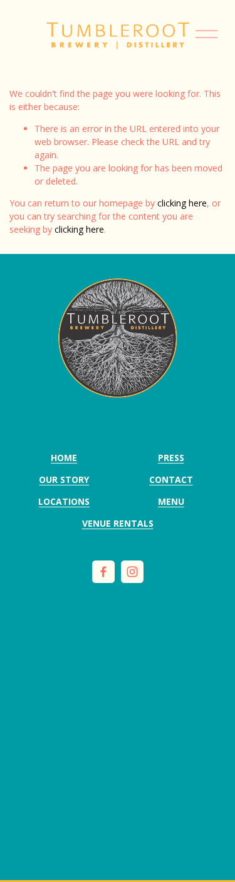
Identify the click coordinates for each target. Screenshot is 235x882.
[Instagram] (132, 571)
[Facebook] (103, 571)
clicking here (182, 203)
